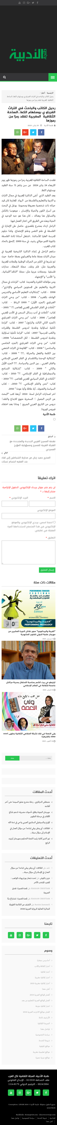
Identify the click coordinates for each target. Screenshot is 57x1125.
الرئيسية (50, 93)
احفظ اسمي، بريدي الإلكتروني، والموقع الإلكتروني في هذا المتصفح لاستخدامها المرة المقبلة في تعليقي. (31, 526)
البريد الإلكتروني (18, 498)
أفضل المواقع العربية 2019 (40, 995)
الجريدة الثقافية (44, 1023)
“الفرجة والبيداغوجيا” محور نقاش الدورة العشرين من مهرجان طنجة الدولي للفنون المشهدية (31, 633)
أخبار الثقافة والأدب (42, 966)
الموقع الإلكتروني (46, 510)
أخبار (43, 93)
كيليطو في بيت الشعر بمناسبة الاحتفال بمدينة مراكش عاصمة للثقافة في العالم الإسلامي (30, 684)
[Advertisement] (28, 27)
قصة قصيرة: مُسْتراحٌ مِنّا (17, 898)
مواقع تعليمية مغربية (41, 1052)
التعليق (50, 538)
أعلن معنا (46, 989)
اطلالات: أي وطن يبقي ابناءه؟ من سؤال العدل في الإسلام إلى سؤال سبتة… (30, 830)
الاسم (51, 498)
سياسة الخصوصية (42, 1035)
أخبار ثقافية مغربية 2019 (40, 983)
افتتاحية (52, 1118)
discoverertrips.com (47, 1115)
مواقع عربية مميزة (43, 1057)
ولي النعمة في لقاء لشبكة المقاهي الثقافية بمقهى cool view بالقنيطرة (29, 735)
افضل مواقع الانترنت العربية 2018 (36, 1012)
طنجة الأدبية (48, 125)
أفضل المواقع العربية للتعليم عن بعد (36, 1000)
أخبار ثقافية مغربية (42, 977)
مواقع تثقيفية (44, 1046)
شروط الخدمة (44, 1040)
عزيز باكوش (45, 878)
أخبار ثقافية (45, 972)
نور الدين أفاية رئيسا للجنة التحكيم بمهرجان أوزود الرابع (29, 840)
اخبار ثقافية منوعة (42, 1006)
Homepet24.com (31, 1115)
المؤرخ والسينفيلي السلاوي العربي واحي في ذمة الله (29, 822)
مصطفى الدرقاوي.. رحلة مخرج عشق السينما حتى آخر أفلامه (27, 804)
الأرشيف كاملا (44, 1017)
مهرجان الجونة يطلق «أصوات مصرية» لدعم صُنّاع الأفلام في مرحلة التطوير (29, 814)
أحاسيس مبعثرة (43, 960)
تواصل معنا (45, 1029)
